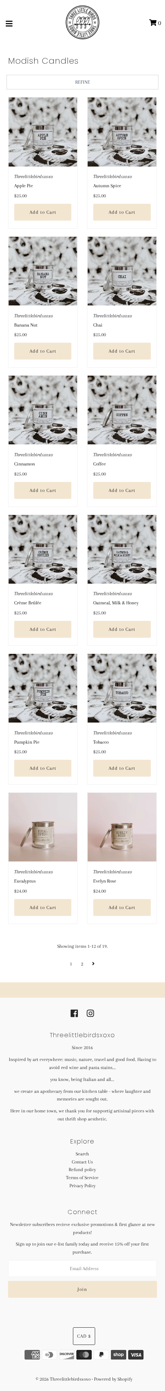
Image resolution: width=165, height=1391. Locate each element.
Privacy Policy (82, 1185)
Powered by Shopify (113, 1379)
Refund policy (82, 1169)
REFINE (82, 82)
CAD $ (84, 1336)
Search (82, 1154)
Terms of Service (82, 1177)
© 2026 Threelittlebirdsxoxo (64, 1379)
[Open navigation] (9, 23)
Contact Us (82, 1162)
